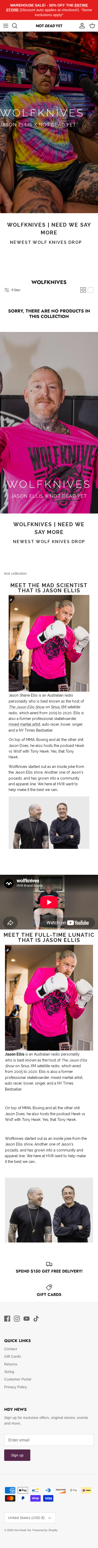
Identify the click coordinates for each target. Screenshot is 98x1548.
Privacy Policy (15, 1387)
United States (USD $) (26, 1518)
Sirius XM (58, 707)
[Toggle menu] (5, 25)
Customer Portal (17, 1379)
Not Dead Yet (22, 1530)
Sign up (17, 1455)
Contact (10, 1349)
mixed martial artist (24, 724)
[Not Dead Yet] (49, 25)
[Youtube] (27, 1319)
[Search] (17, 25)
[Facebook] (7, 1319)
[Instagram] (17, 1319)
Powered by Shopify (45, 1530)
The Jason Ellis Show (26, 707)
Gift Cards (12, 1356)
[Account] (81, 25)
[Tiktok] (36, 1319)
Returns (10, 1364)
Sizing (9, 1372)
